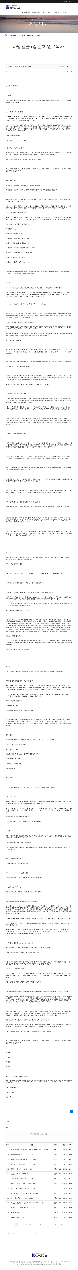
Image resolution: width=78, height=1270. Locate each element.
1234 (7, 1174)
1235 (7, 1169)
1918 (70, 1208)
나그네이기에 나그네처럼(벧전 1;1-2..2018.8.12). (24, 1208)
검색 (36, 1234)
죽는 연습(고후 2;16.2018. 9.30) (20, 1174)
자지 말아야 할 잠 (15, 1212)
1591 (70, 1169)
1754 (70, 1188)
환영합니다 (26, 12)
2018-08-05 (63, 1198)
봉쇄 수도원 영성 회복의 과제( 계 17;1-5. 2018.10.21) (25, 1159)
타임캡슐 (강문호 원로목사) (31, 35)
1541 (70, 1179)
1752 (70, 1193)
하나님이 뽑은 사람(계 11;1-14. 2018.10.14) (23, 1164)
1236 (7, 1164)
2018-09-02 (63, 1179)
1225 (7, 1217)
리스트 (7, 1121)
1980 (70, 1183)
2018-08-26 (63, 1183)
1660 (70, 1174)
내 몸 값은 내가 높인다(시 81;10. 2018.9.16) (23, 1183)
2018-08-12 (63, 1188)
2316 (70, 1203)
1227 (7, 1208)
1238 (7, 1154)
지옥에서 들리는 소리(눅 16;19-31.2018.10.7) (23, 1169)
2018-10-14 (63, 1150)
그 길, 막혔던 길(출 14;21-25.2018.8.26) (22, 1198)
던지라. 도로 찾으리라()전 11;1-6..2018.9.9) (23, 1188)
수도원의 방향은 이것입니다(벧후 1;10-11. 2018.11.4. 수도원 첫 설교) (29, 1150)
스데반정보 (57, 1264)
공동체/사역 (57, 12)
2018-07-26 (63, 1208)
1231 (7, 1188)
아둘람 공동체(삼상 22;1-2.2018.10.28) (22, 1154)
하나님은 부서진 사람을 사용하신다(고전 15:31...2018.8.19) (27, 1203)
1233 (7, 1179)
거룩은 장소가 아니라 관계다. (18, 1217)
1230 (7, 1193)
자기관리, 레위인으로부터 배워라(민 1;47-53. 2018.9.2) (26, 1193)
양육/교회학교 (46, 12)
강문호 (55, 1150)
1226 (7, 1212)
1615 (70, 1212)
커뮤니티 (66, 12)
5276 (70, 1198)
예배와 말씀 (36, 12)
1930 (70, 1154)
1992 (70, 1164)
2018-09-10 (63, 1174)
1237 (7, 1159)
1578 (70, 1217)
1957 (70, 1150)
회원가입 (65, 1)
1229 (7, 1198)
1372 (70, 1159)
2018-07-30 (63, 1203)
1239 (7, 1150)
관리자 (55, 1212)
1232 (7, 1183)
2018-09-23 (63, 1154)
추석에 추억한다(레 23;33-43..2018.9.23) (22, 1179)
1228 (7, 1203)
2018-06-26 (63, 1212)
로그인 (71, 1)
